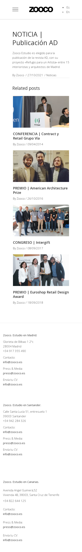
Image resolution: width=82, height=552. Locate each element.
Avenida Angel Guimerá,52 (20, 490)
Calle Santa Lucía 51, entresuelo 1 (25, 411)
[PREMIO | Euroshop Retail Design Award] (41, 270)
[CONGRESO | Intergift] (41, 220)
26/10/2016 (35, 198)
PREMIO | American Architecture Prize (40, 190)
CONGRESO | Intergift (31, 242)
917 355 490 (17, 351)
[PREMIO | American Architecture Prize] (41, 166)
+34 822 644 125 (14, 501)
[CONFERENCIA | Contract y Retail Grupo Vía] (41, 112)
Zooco (20, 75)
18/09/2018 (35, 302)
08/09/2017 (35, 248)
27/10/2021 (35, 75)
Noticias (51, 75)
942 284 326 (17, 421)
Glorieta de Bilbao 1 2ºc (18, 342)
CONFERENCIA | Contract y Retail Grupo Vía (36, 135)
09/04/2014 (35, 144)
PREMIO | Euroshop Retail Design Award (41, 294)
